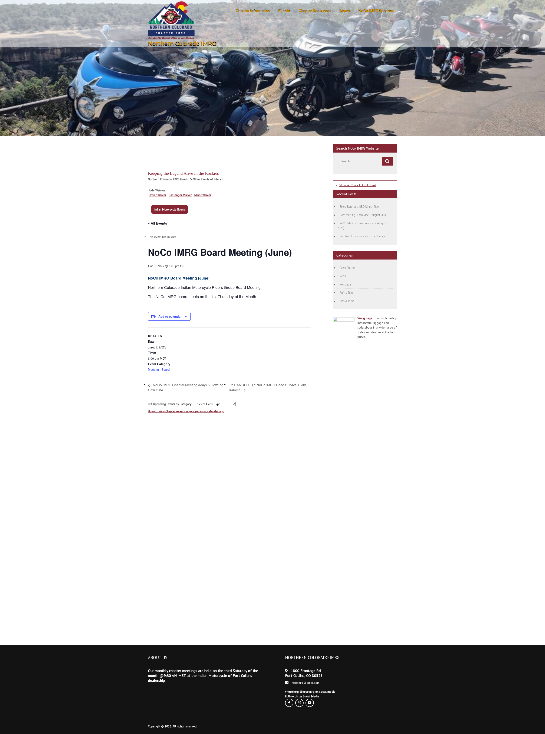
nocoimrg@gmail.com (306, 683)
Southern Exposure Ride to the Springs (362, 236)
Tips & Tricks (347, 301)
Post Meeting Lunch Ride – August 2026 (363, 215)
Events (284, 10)
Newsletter (346, 284)
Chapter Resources (315, 10)
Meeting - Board (159, 369)
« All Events (157, 223)
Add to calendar (170, 316)
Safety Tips (346, 292)
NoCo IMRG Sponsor (376, 10)
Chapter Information (253, 10)
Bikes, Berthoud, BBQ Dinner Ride (359, 206)
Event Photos (348, 268)
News (345, 10)
